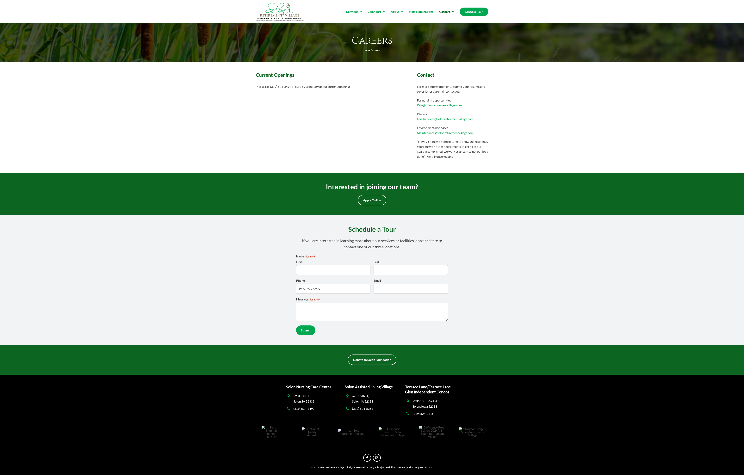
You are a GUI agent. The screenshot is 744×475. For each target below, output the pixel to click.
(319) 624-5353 (362, 408)
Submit (306, 330)
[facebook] (367, 458)
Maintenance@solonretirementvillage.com (445, 133)
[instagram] (377, 458)
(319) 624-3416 (423, 413)
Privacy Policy (374, 467)
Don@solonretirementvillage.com (439, 105)
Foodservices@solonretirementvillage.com (445, 119)
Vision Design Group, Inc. (420, 467)
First (299, 262)
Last (376, 262)
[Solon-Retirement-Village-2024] (280, 3)
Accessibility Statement (394, 467)
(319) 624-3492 (303, 408)
